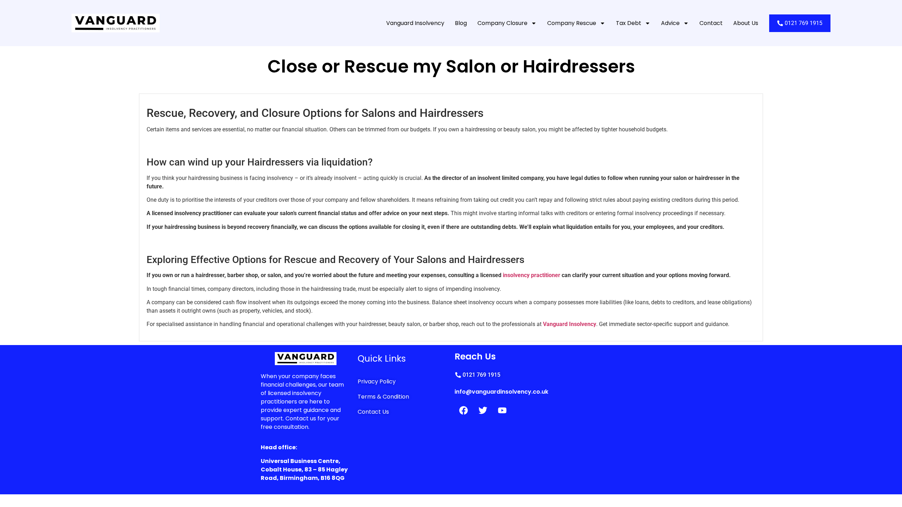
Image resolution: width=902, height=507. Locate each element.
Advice (670, 23)
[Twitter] (483, 410)
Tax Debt (628, 23)
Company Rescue (571, 23)
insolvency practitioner (532, 275)
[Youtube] (502, 410)
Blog (461, 23)
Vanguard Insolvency (415, 23)
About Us (745, 23)
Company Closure (502, 23)
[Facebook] (463, 410)
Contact (711, 23)
